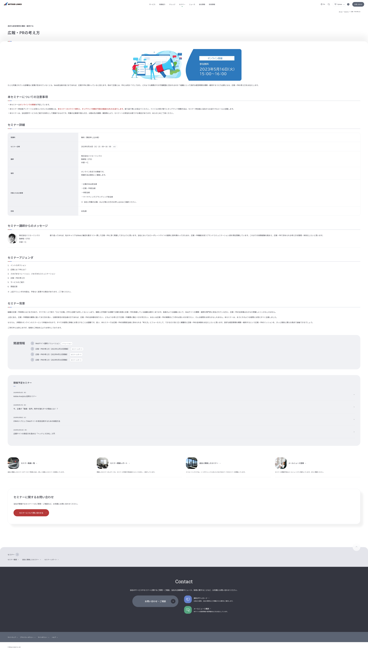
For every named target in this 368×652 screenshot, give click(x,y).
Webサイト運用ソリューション (53, 343)
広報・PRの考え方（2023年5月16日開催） (58, 359)
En (324, 4)
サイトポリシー (42, 637)
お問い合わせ (358, 4)
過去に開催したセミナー (30, 559)
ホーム (340, 11)
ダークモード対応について (348, 4)
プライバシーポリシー (27, 637)
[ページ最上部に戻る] (356, 547)
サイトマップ (12, 637)
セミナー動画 (12, 559)
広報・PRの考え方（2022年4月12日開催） (58, 354)
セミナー (346, 11)
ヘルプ (54, 637)
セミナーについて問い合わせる (31, 513)
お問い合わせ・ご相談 (155, 601)
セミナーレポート (50, 559)
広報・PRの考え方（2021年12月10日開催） (59, 349)
